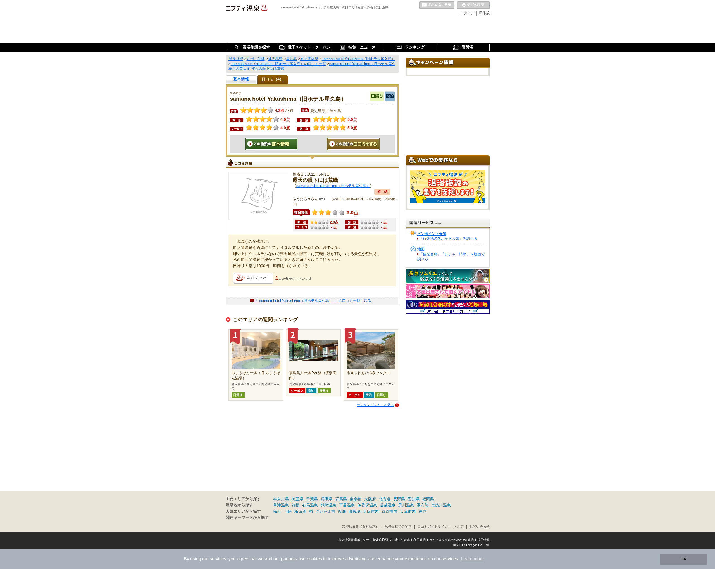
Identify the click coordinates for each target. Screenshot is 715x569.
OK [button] (684, 559)
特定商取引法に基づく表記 (391, 539)
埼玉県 (297, 499)
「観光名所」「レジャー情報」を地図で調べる (451, 256)
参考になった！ (258, 278)
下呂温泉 (347, 505)
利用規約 (419, 539)
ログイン (467, 13)
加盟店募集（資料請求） (360, 526)
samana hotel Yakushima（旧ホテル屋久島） (333, 186)
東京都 (355, 499)
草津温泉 (281, 505)
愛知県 (414, 499)
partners (289, 558)
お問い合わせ (479, 526)
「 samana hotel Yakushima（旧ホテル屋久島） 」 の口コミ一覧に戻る (312, 301)
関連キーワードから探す (247, 517)
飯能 (342, 511)
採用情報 (483, 539)
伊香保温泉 (367, 505)
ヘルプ (459, 526)
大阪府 (370, 499)
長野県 (399, 499)
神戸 (422, 511)
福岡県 (428, 499)
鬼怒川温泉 (441, 505)
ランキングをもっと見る (375, 405)
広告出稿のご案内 (398, 526)
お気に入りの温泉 (436, 5)
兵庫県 (326, 499)
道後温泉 (387, 505)
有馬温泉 (310, 505)
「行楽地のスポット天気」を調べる (448, 238)
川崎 (288, 511)
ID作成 (484, 13)
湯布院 (422, 505)
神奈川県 (281, 499)
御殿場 (354, 511)
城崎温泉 (328, 505)
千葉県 (312, 499)
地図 (421, 249)
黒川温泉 (406, 505)
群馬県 (341, 499)
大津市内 (408, 511)
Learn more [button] (472, 558)
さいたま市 (325, 511)
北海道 (384, 499)
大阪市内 (371, 511)
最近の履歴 (473, 5)
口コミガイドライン (433, 526)
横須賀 (300, 511)
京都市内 (389, 511)
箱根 (295, 505)
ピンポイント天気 (431, 234)
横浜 (277, 511)
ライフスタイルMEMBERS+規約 (451, 539)
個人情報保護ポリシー (354, 539)
